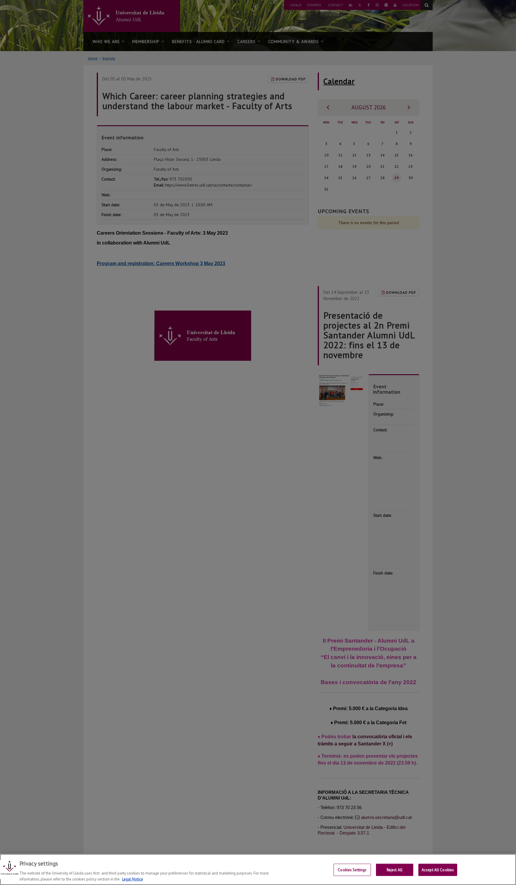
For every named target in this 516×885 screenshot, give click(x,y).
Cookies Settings (352, 869)
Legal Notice (132, 878)
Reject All (395, 869)
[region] (258, 869)
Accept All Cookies (438, 869)
